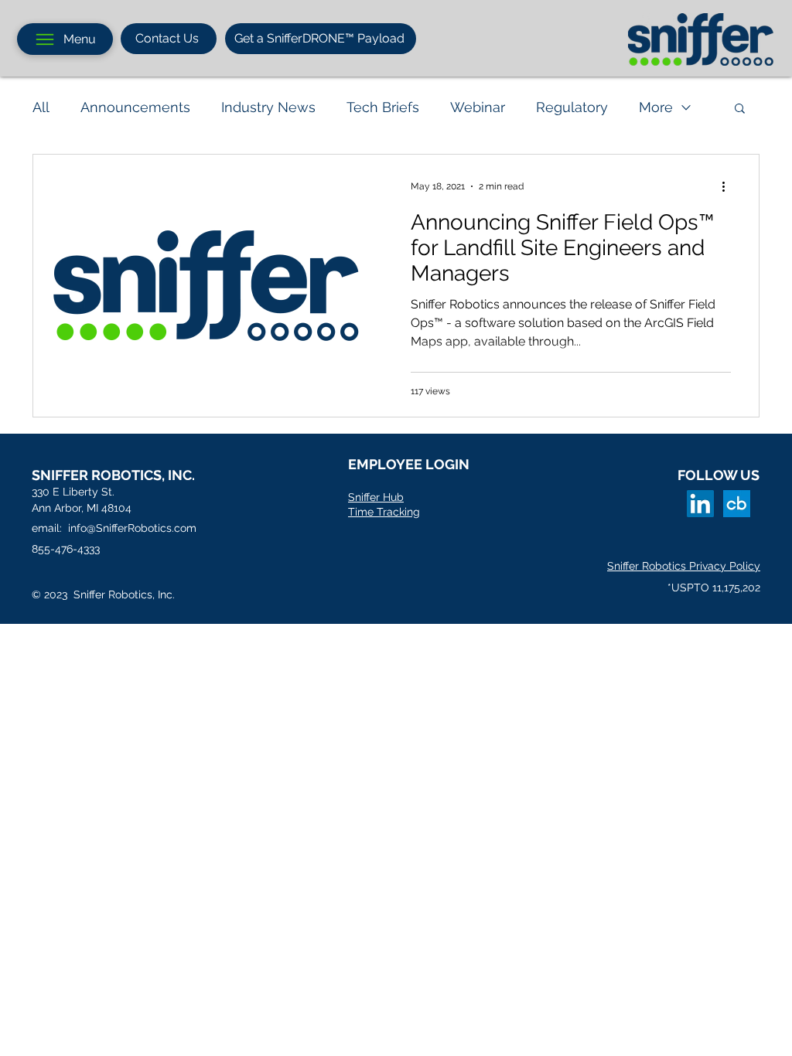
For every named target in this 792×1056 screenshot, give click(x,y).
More (656, 107)
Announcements (135, 107)
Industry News (268, 107)
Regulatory (572, 107)
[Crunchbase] (736, 503)
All (41, 107)
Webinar (477, 107)
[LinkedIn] (700, 503)
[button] (739, 109)
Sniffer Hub (376, 497)
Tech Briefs (382, 107)
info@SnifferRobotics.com (132, 528)
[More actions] (728, 186)
